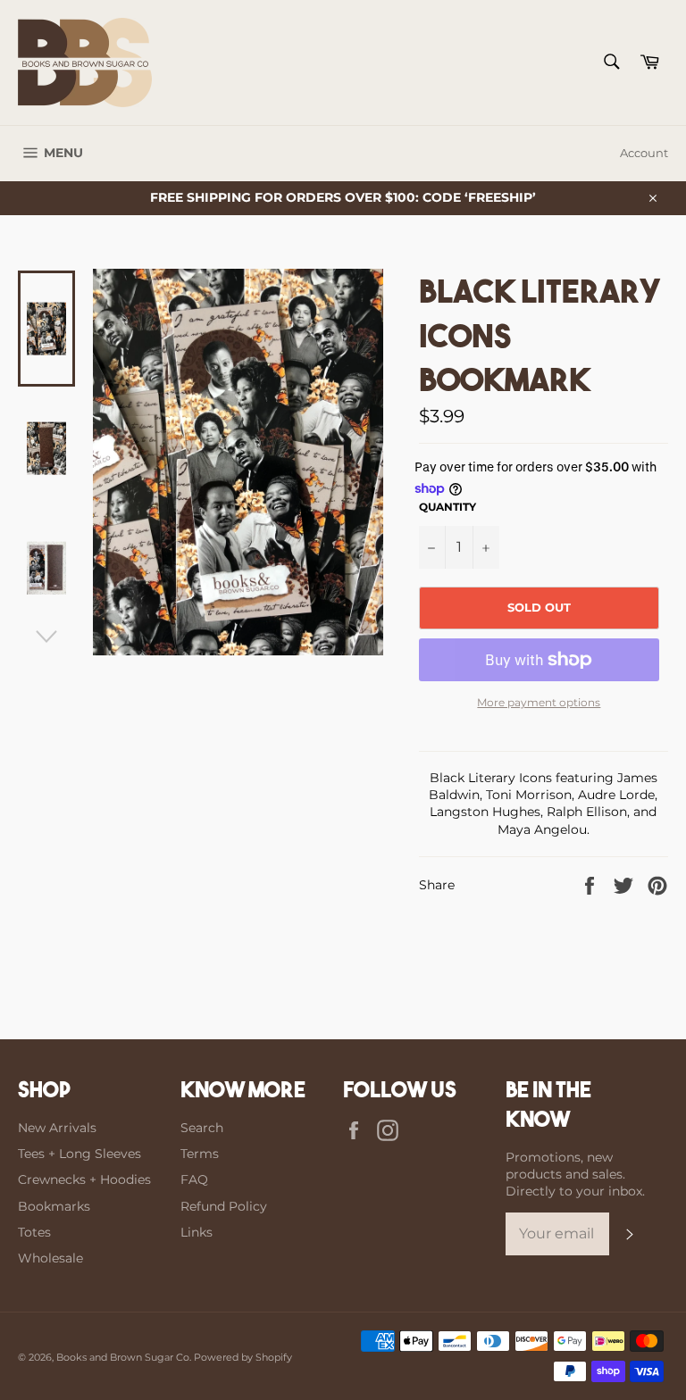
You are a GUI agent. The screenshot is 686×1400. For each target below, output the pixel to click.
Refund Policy (223, 1206)
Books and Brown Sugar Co (122, 1357)
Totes (34, 1232)
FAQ (194, 1179)
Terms (199, 1154)
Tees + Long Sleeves (79, 1154)
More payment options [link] (538, 702)
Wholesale (50, 1258)
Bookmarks (54, 1206)
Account (644, 153)
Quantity (447, 506)
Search (201, 1128)
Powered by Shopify (243, 1357)
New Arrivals (57, 1128)
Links (196, 1232)
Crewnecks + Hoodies (84, 1179)
